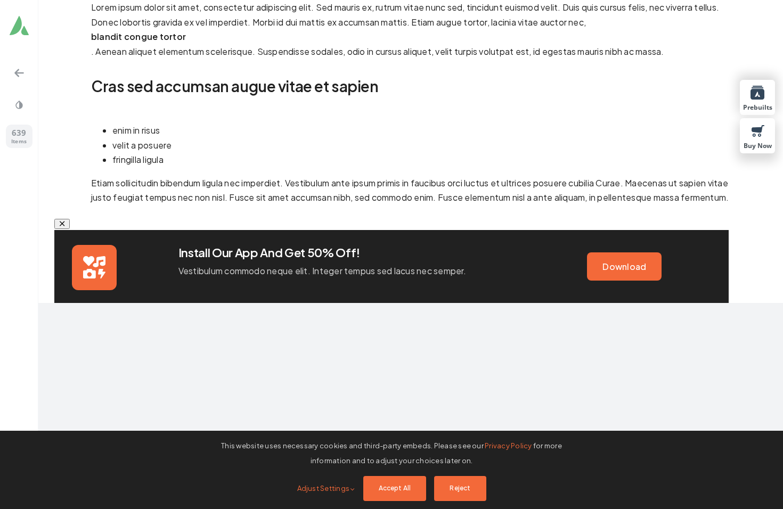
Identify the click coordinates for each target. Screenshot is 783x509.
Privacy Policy (508, 445)
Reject (460, 488)
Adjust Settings (324, 488)
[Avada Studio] (19, 27)
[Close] (62, 224)
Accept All (395, 488)
